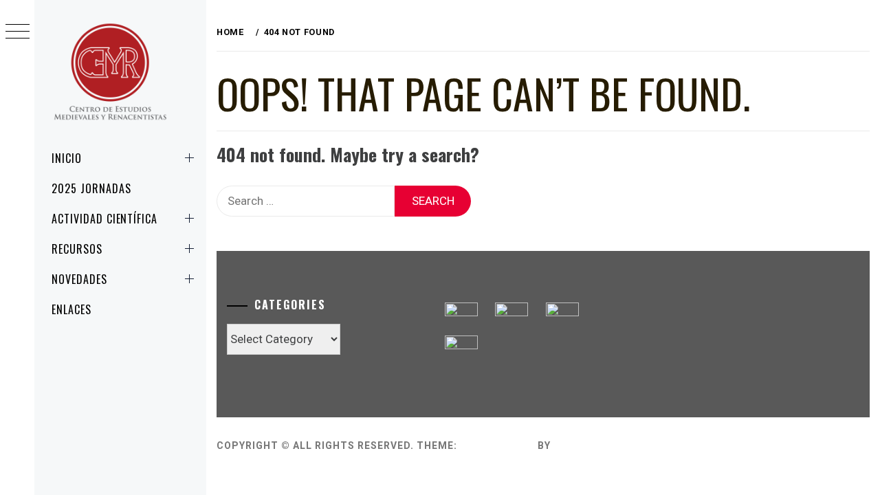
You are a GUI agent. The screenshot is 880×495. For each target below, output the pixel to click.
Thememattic (592, 445)
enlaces (71, 309)
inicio (67, 158)
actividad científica (104, 218)
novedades (79, 279)
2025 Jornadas (91, 188)
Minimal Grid (497, 445)
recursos (77, 249)
